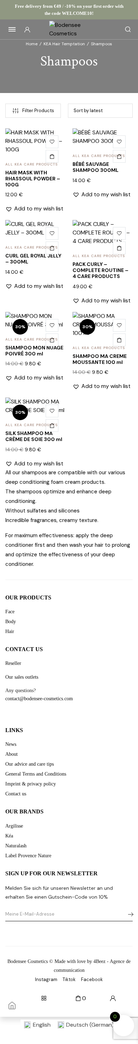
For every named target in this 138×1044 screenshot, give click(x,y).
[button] (52, 141)
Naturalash (16, 845)
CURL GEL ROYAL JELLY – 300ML (33, 259)
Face (10, 611)
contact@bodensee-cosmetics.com (39, 698)
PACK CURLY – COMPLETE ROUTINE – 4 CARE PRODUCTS (100, 270)
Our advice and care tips (29, 764)
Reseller (13, 663)
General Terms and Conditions (35, 774)
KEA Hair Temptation (64, 44)
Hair (9, 631)
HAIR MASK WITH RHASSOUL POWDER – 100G (32, 178)
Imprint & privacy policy (30, 784)
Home (32, 44)
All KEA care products (31, 164)
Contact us (15, 793)
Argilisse (14, 826)
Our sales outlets (21, 677)
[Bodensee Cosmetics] (69, 29)
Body (10, 621)
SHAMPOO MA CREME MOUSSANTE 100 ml (100, 359)
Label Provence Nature (28, 855)
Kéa (9, 836)
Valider (129, 914)
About (11, 754)
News (10, 744)
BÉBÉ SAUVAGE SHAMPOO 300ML (96, 167)
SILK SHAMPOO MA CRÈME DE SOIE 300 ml (33, 436)
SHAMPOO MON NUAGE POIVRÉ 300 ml (34, 350)
